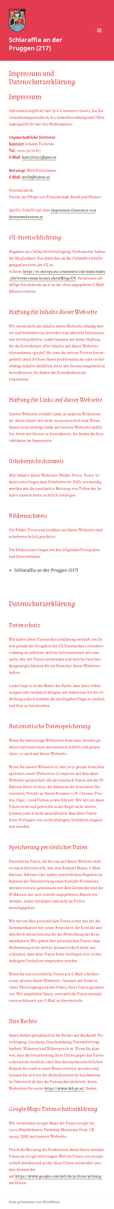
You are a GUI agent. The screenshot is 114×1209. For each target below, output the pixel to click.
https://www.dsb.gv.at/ (64, 1088)
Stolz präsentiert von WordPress (34, 1202)
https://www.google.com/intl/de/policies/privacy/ (58, 1176)
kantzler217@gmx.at (39, 157)
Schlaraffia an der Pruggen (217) (35, 43)
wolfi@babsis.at (36, 177)
